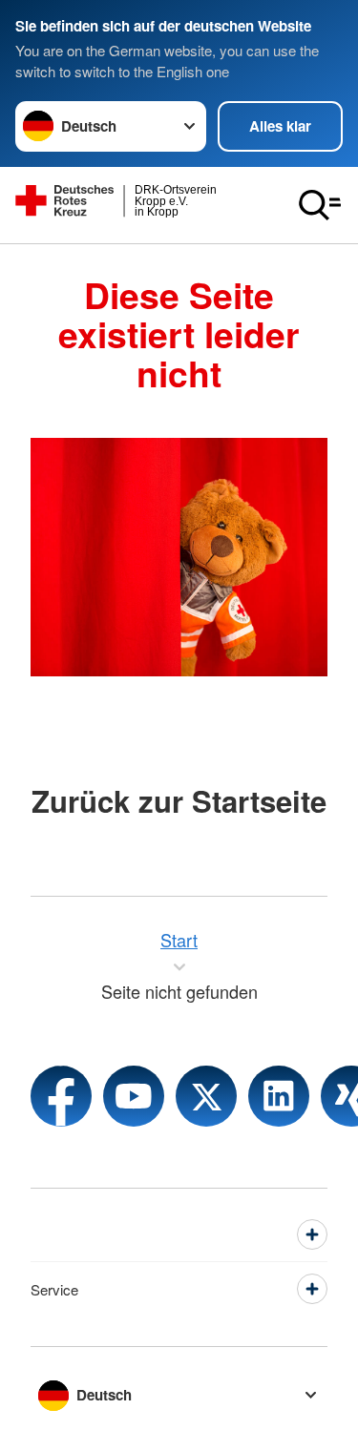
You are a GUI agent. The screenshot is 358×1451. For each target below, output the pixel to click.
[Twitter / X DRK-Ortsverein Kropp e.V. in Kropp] (206, 1096)
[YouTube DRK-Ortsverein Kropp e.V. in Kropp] (133, 1096)
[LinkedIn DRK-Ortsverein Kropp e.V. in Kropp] (278, 1096)
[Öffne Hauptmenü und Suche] (320, 205)
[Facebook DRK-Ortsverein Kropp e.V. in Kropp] (61, 1096)
